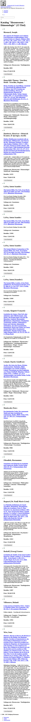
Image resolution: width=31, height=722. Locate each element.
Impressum (6, 717)
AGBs (5, 718)
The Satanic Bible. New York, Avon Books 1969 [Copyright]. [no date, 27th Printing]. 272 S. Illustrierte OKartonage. (17, 191)
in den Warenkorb (8, 74)
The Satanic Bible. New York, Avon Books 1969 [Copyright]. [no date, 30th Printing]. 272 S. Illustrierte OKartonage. (17, 222)
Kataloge (6, 12)
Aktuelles (6, 10)
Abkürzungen (7, 720)
